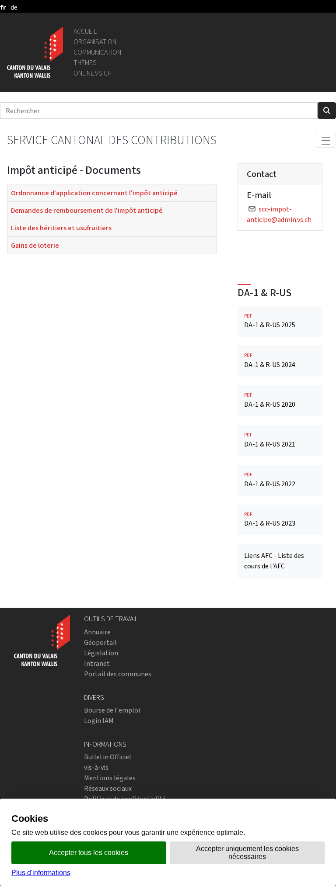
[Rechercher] (327, 110)
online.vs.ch (93, 73)
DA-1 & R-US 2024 (269, 360)
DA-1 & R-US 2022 (269, 479)
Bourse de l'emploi (112, 710)
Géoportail (100, 642)
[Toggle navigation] (326, 140)
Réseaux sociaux (108, 788)
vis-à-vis (96, 767)
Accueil (85, 31)
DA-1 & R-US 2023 (269, 519)
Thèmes (85, 62)
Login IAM (99, 720)
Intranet (97, 663)
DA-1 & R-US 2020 (269, 400)
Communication (97, 52)
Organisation (95, 41)
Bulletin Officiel (107, 756)
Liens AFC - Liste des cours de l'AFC (274, 561)
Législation (101, 653)
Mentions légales (110, 777)
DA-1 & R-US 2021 (269, 440)
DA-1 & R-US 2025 (269, 321)
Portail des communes (117, 673)
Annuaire (97, 632)
